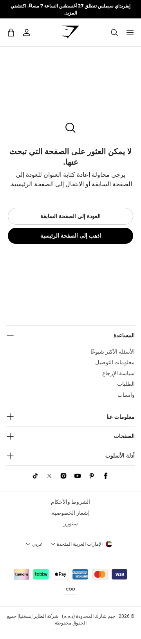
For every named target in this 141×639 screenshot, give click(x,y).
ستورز (70, 523)
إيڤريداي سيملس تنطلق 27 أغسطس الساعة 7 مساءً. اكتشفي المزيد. (70, 9)
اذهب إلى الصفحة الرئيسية (70, 235)
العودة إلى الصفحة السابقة (70, 216)
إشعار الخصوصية (71, 513)
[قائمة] (130, 32)
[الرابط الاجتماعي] (106, 476)
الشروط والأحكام (70, 502)
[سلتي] (11, 32)
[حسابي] (26, 32)
